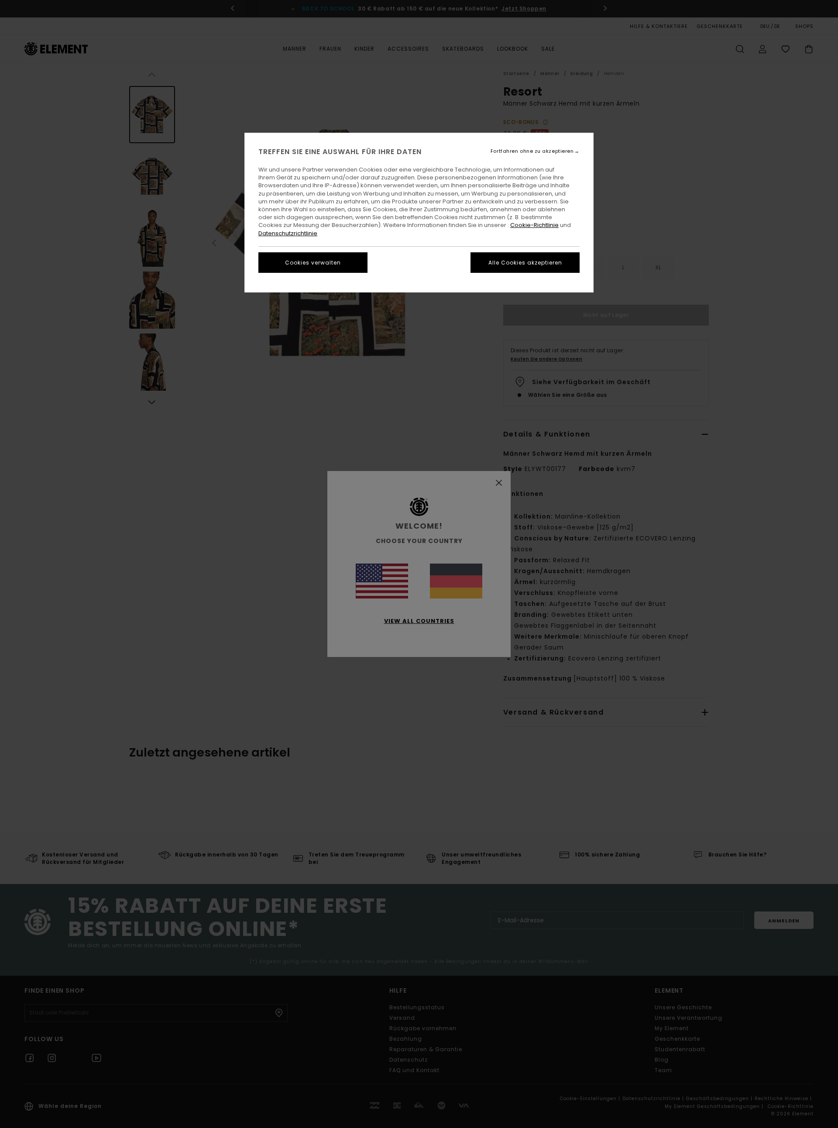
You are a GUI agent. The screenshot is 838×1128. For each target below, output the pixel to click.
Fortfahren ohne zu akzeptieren (532, 151)
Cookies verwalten (313, 262)
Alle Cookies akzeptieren (525, 262)
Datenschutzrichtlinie (287, 233)
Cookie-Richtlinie (534, 225)
